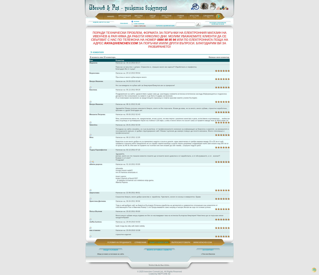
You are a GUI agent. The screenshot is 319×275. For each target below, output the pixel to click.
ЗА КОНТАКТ (208, 250)
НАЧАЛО (110, 16)
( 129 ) (139, 17)
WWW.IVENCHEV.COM (202, 242)
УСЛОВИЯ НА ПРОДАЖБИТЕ (119, 242)
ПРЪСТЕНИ (166, 16)
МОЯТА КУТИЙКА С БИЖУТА (159, 250)
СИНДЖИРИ (208, 16)
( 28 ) (180, 17)
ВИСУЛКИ (139, 16)
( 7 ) (194, 17)
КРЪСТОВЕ (194, 16)
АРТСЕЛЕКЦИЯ (124, 16)
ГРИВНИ (180, 16)
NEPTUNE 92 (164, 274)
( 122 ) (153, 17)
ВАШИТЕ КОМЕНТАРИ (159, 242)
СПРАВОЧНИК (140, 242)
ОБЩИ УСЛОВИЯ (110, 250)
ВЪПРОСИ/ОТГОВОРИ (181, 242)
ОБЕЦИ (153, 16)
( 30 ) (124, 17)
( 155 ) (166, 17)
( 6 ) (208, 17)
